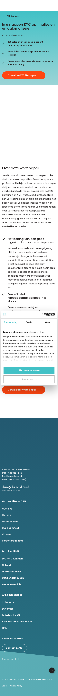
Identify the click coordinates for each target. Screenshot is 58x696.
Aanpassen (27, 379)
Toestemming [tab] (10, 322)
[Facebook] (12, 670)
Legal (4, 685)
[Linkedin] (5, 670)
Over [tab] (47, 322)
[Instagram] (27, 670)
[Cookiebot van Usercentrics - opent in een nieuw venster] (42, 314)
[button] (53, 5)
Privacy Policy (16, 685)
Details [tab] (29, 322)
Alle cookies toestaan (29, 370)
